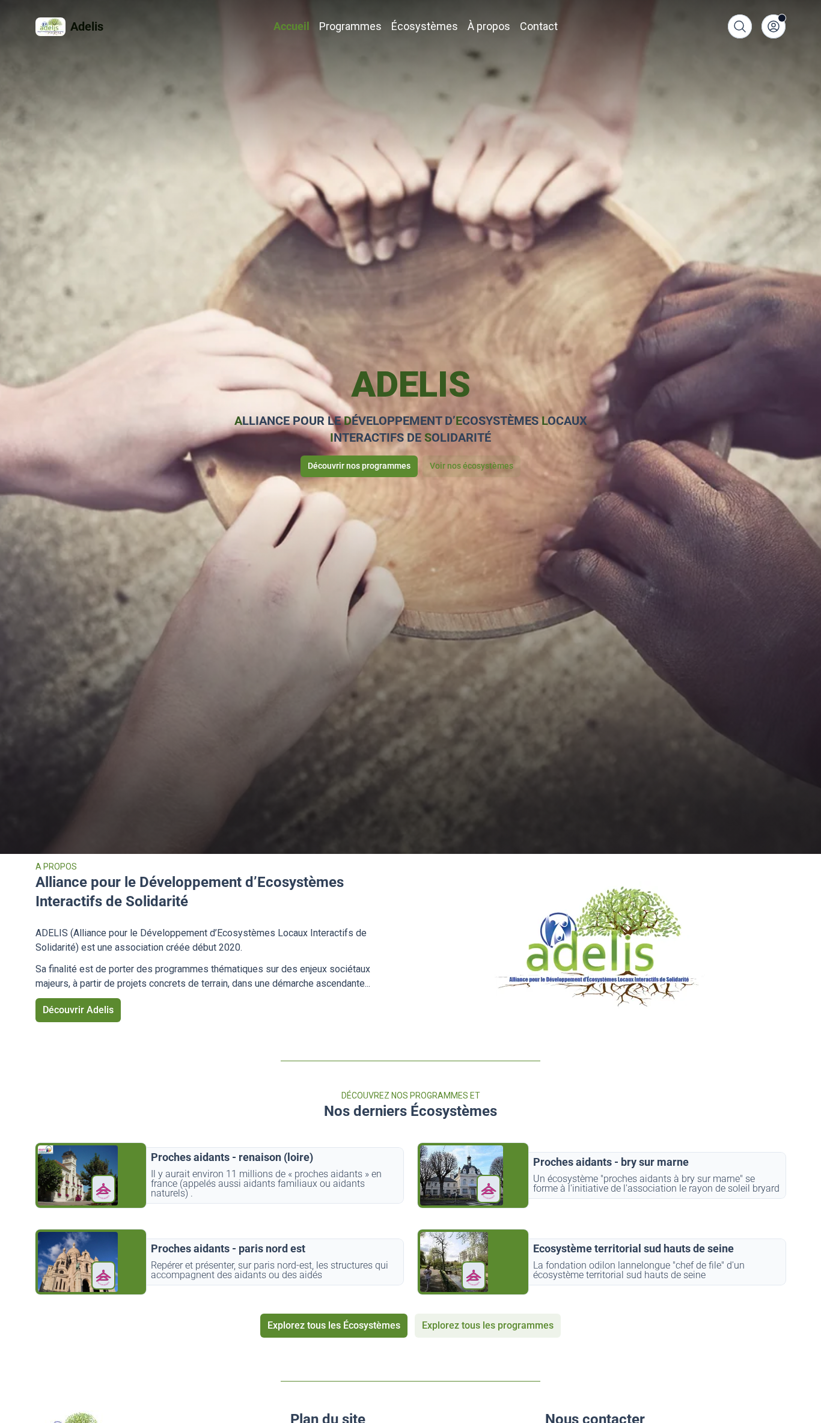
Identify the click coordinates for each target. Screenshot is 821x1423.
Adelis (86, 26)
